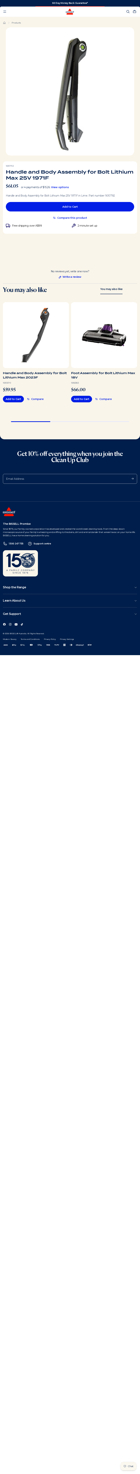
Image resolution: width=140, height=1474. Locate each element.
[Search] (128, 11)
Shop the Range (14, 587)
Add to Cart (70, 206)
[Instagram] (10, 624)
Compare (37, 399)
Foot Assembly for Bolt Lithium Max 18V (103, 375)
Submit (130, 478)
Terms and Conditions (30, 639)
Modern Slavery (9, 639)
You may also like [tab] (111, 289)
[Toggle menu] (4, 11)
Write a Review (70, 276)
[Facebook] (4, 624)
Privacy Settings (67, 639)
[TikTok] (21, 624)
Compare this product (72, 217)
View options (60, 187)
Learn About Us (14, 600)
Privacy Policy (50, 639)
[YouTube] (16, 624)
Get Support (12, 614)
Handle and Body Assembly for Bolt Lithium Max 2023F (35, 375)
